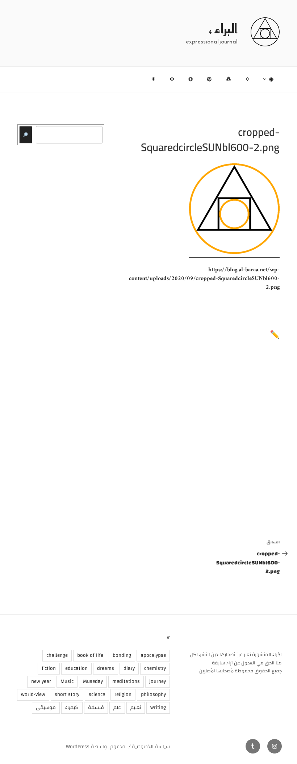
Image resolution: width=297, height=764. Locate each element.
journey (157, 681)
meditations (126, 681)
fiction (49, 668)
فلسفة (96, 707)
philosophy (153, 694)
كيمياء (72, 707)
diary (129, 668)
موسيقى (46, 707)
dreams (105, 668)
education (76, 668)
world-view (33, 694)
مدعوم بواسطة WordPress (95, 746)
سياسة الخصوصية (151, 746)
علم (117, 707)
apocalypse (153, 655)
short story (67, 694)
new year (41, 681)
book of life (90, 655)
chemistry (155, 668)
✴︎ (153, 79)
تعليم (135, 707)
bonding (122, 655)
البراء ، (223, 28)
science (97, 694)
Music (67, 681)
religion (122, 694)
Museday (93, 681)
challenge (57, 655)
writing (158, 707)
